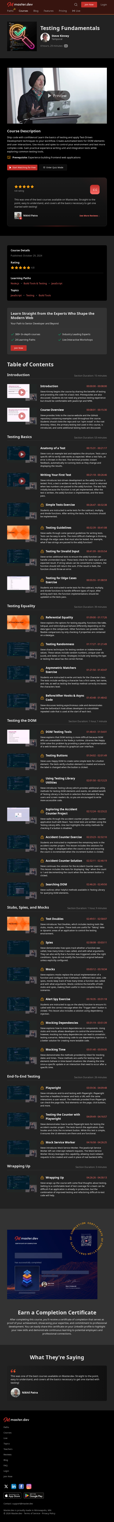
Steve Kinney (60, 36)
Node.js (15, 283)
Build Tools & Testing (35, 283)
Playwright (53, 1088)
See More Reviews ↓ (90, 215)
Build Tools (45, 295)
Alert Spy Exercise (58, 999)
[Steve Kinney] (45, 37)
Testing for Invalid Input (62, 551)
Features (49, 10)
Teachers (8, 1449)
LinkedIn (13, 1486)
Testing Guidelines (58, 527)
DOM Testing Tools (59, 732)
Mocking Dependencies (62, 1023)
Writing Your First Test (55, 475)
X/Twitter (6, 1486)
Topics (7, 1443)
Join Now (89, 4)
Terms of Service (32, 1513)
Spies (49, 942)
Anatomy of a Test (52, 448)
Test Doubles (54, 919)
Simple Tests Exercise (60, 504)
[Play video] (57, 96)
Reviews (8, 1454)
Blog (35, 10)
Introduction (49, 386)
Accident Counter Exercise (64, 837)
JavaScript (56, 283)
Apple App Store (12, 1495)
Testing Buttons (57, 755)
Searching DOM (56, 884)
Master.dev (20, 4)
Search (76, 4)
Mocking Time (55, 1049)
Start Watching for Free (24, 167)
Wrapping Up (55, 1177)
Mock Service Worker (60, 1142)
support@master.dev (22, 1503)
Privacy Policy (48, 1513)
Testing (30, 295)
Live (5, 1438)
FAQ (6, 1465)
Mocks (50, 969)
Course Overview (52, 410)
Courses (23, 10)
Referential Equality (59, 617)
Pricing (63, 10)
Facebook (21, 1486)
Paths (10, 10)
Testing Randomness (60, 644)
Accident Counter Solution (64, 860)
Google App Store (34, 1495)
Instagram (28, 1486)
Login (104, 4)
